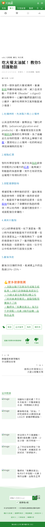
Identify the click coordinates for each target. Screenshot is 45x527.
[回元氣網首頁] (9, 3)
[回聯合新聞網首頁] (3, 3)
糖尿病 (8, 134)
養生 (12, 8)
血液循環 (19, 327)
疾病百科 (38, 513)
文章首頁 (21, 517)
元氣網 (9, 57)
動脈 (4, 89)
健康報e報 (24, 502)
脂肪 (34, 163)
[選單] (41, 3)
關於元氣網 (8, 513)
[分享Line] (17, 13)
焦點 (4, 8)
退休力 (13, 517)
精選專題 (28, 513)
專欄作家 (30, 517)
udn (3, 57)
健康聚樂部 (19, 513)
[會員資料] (38, 3)
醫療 (31, 8)
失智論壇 (21, 8)
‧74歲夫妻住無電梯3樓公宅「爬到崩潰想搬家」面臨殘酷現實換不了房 (21, 298)
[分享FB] (5, 13)
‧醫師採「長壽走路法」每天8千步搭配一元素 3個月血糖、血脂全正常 (21, 311)
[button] (42, 8)
